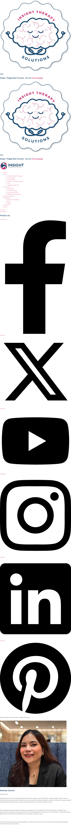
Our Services (7, 187)
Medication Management (14, 194)
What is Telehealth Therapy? (15, 176)
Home (5, 172)
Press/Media (6, 198)
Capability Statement (13, 185)
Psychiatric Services (12, 192)
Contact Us (6, 205)
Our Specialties (11, 179)
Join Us (5, 207)
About (5, 174)
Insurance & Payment (9, 196)
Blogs (8, 201)
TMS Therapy (10, 188)
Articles (9, 203)
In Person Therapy (12, 190)
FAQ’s (8, 183)
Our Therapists (11, 177)
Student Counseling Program (15, 181)
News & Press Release (13, 199)
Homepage (37, 78)
